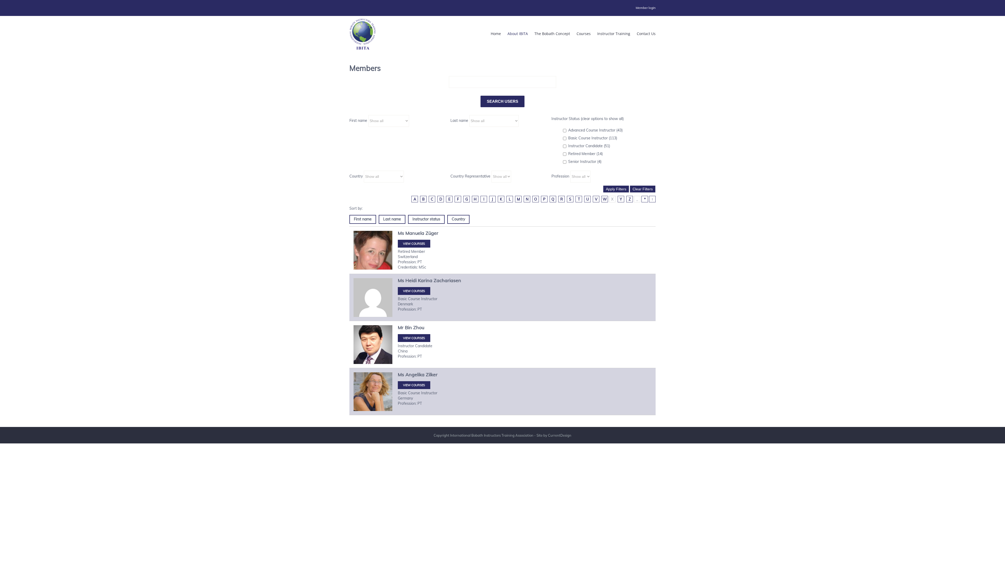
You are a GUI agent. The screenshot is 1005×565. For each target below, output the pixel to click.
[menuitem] (645, 8)
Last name (459, 120)
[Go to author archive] (373, 250)
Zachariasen (447, 280)
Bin (408, 327)
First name (358, 120)
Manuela (414, 233)
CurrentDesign (559, 435)
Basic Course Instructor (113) (592, 138)
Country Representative (470, 176)
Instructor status (426, 219)
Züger (432, 233)
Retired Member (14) (585, 153)
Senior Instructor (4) (584, 161)
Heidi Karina (418, 280)
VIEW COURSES (414, 244)
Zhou (418, 327)
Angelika (415, 375)
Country (356, 176)
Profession (560, 176)
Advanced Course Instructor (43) (595, 130)
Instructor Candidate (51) (589, 146)
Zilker (432, 375)
